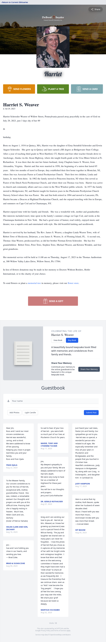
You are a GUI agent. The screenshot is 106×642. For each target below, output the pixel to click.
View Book (58, 340)
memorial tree (34, 283)
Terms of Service (60, 630)
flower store (73, 283)
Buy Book (72, 340)
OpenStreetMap (56, 635)
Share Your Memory (89, 369)
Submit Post (91, 412)
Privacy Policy (46, 630)
